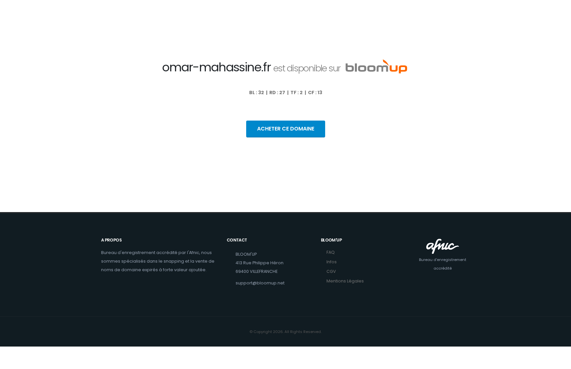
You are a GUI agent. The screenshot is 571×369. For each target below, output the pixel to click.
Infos (331, 262)
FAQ (330, 252)
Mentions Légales (345, 281)
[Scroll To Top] (559, 361)
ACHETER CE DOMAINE (285, 128)
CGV (331, 271)
